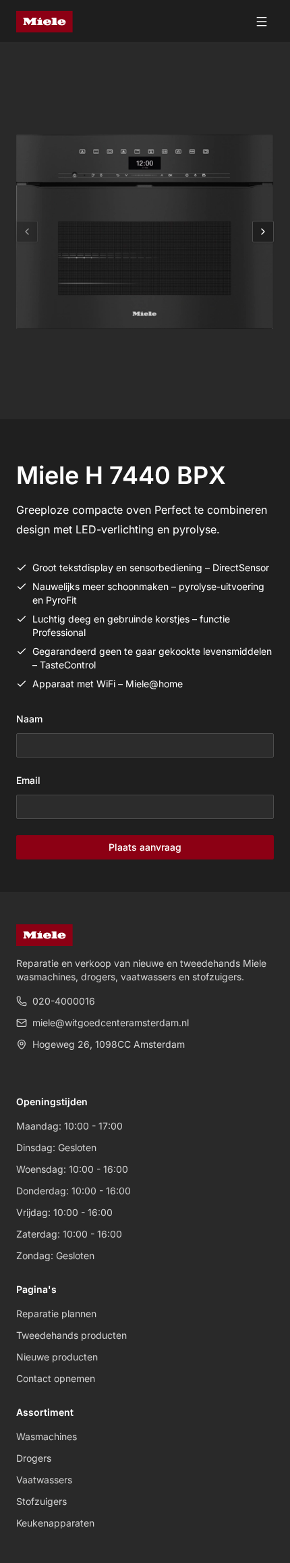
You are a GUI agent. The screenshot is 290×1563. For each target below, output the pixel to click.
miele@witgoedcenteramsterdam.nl (110, 1022)
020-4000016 (63, 1001)
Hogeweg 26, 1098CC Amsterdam (108, 1044)
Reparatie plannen (56, 1313)
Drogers (33, 1458)
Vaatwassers (44, 1479)
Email (28, 780)
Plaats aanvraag (145, 847)
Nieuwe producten (57, 1356)
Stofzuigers (41, 1501)
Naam (29, 718)
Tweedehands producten (71, 1335)
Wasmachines (46, 1436)
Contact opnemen (55, 1378)
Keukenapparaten (55, 1523)
